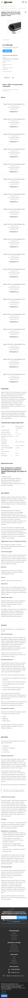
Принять (4, 995)
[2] (4, 39)
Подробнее (4, 991)
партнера (21, 860)
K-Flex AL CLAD (14, 947)
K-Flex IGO (14, 939)
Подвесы (14, 961)
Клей (14, 956)
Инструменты (14, 963)
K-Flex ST (14, 933)
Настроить (3, 993)
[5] (8, 39)
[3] (6, 39)
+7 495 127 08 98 (15, 969)
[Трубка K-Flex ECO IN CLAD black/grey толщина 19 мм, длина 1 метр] (14, 26)
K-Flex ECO (14, 937)
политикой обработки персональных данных (14, 923)
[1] (3, 39)
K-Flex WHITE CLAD (14, 951)
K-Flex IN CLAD (14, 949)
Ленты (14, 959)
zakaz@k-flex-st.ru (16, 482)
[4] (7, 39)
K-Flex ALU (14, 945)
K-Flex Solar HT (14, 935)
